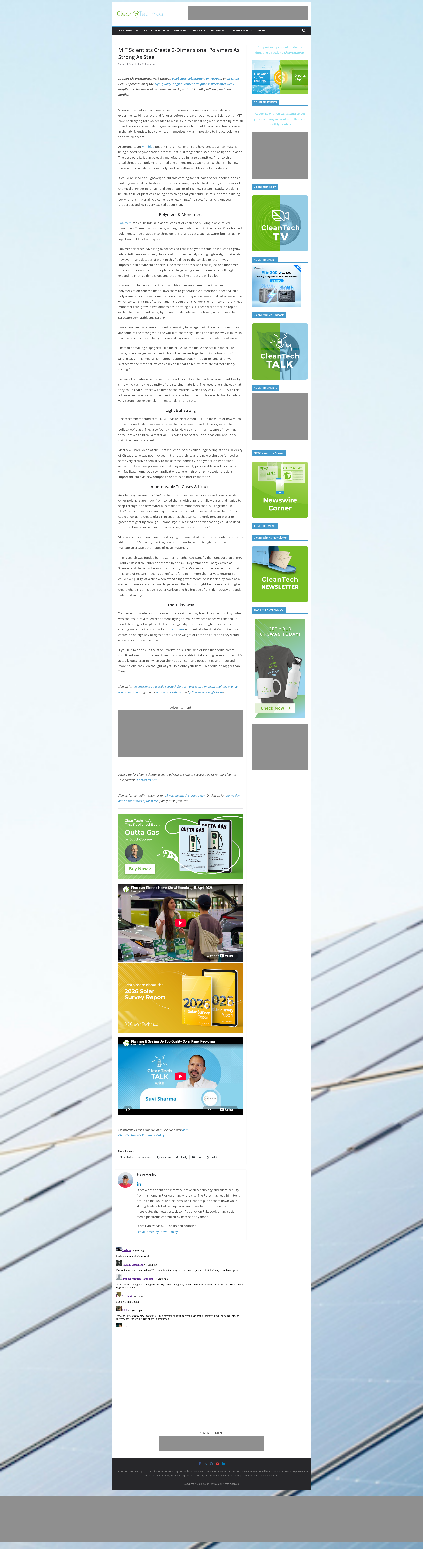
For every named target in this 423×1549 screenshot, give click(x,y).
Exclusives (217, 30)
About (261, 30)
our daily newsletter (169, 692)
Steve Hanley (135, 64)
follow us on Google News (206, 692)
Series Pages (240, 30)
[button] (136, 30)
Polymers (125, 223)
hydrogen (177, 629)
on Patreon (213, 78)
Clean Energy (126, 30)
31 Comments (148, 64)
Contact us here (147, 780)
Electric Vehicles (154, 30)
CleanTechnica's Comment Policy (141, 1135)
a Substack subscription (188, 78)
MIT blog (148, 147)
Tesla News (198, 30)
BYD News (180, 30)
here (185, 1130)
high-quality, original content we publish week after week (194, 84)
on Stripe (233, 78)
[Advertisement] (248, 13)
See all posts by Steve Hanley (157, 1232)
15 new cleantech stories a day (185, 795)
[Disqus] (180, 1286)
